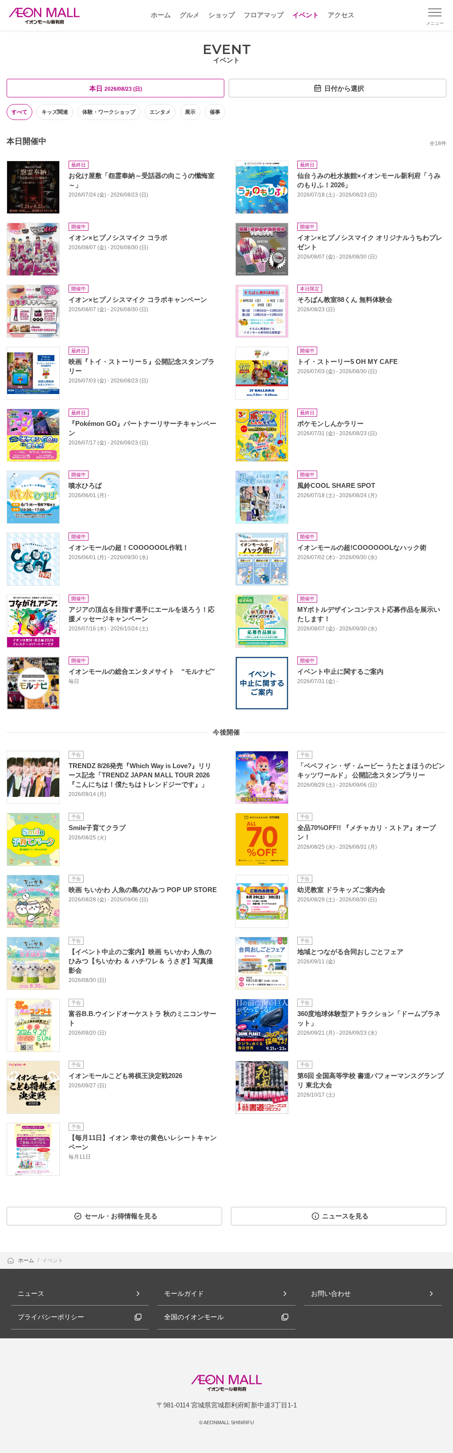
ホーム (26, 1260)
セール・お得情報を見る (120, 1216)
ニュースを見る (345, 1216)
